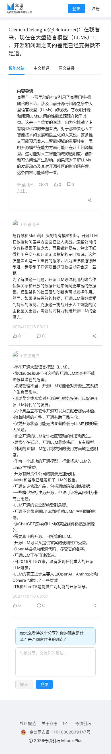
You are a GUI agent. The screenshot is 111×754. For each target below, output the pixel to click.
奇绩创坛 (83, 723)
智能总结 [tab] (16, 68)
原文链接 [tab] (67, 68)
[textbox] (55, 662)
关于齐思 (49, 723)
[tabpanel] (55, 387)
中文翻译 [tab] (42, 68)
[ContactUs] (66, 723)
